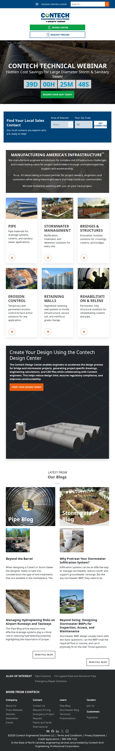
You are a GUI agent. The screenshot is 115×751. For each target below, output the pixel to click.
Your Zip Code (83, 117)
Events (9, 722)
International (40, 726)
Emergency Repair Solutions (51, 681)
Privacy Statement (95, 735)
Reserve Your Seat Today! (57, 94)
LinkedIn (57, 731)
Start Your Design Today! (26, 387)
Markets (10, 714)
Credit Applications (48, 739)
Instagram (67, 731)
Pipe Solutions (43, 676)
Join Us (90, 705)
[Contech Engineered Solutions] (57, 17)
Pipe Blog (65, 705)
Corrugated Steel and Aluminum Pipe (75, 676)
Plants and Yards (42, 722)
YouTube (48, 731)
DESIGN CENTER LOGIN (54, 4)
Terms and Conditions (69, 735)
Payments (92, 717)
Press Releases (14, 710)
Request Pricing (42, 710)
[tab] (17, 698)
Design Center (60, 27)
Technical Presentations (68, 716)
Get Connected (100, 124)
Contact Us (39, 705)
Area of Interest (60, 117)
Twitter (62, 731)
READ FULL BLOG (44, 654)
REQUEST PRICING (60, 34)
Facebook (52, 731)
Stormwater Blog (69, 710)
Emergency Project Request (43, 716)
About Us (11, 705)
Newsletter (12, 718)
